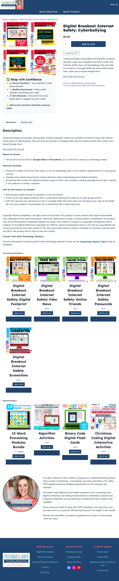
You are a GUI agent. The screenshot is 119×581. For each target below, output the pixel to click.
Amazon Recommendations (45, 562)
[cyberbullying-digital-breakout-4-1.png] (15, 62)
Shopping (13, 19)
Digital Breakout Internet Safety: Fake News (47, 295)
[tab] (26, 72)
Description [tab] (11, 122)
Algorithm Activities (47, 435)
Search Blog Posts (48, 11)
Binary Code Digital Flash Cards (75, 437)
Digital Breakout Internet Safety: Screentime (18, 366)
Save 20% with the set (73, 76)
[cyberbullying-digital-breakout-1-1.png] (15, 34)
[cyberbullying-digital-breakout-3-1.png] (43, 62)
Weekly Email (73, 557)
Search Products (71, 11)
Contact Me (102, 570)
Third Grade (100, 85)
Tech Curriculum (45, 557)
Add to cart (88, 44)
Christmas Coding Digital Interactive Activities (103, 440)
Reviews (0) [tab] (26, 122)
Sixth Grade (91, 85)
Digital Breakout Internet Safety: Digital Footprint (18, 295)
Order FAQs (102, 557)
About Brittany (74, 562)
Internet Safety (90, 83)
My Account (102, 552)
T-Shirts (45, 567)
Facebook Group (74, 552)
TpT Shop (45, 572)
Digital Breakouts (78, 83)
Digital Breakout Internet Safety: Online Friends (75, 295)
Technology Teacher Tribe (93, 241)
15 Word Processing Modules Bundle (19, 440)
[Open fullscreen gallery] (53, 73)
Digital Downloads (45, 552)
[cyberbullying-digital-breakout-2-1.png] (43, 34)
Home (5, 19)
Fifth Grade (71, 85)
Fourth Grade (81, 85)
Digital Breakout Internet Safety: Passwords (103, 295)
